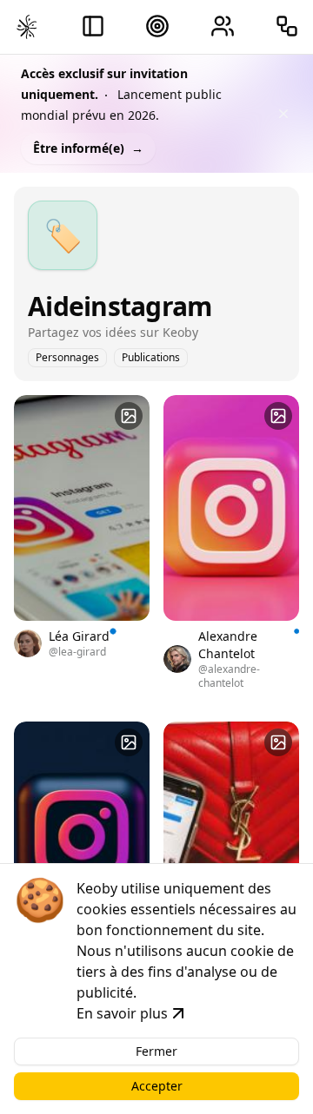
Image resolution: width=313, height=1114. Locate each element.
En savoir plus (122, 1013)
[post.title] (129, 416)
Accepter (157, 1086)
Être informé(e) (88, 148)
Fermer (156, 1051)
